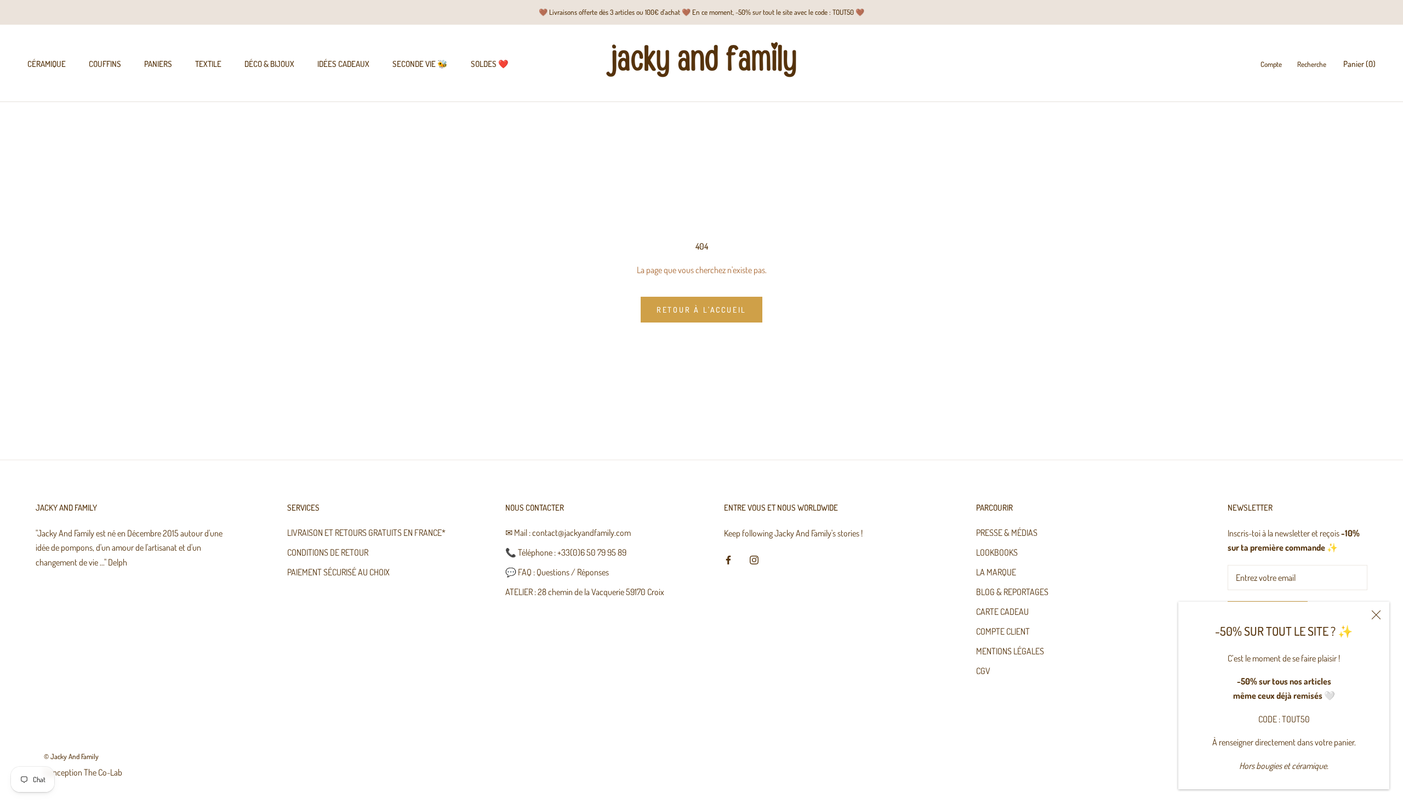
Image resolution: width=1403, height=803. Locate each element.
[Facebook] (728, 558)
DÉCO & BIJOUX (269, 64)
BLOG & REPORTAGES (1012, 591)
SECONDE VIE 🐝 (420, 64)
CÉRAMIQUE (46, 64)
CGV (983, 670)
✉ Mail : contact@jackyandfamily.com (568, 532)
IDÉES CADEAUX (343, 64)
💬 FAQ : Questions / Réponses (557, 572)
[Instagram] (754, 558)
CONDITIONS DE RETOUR (327, 552)
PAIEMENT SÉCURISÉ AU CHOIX (338, 572)
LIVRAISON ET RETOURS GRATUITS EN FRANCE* (366, 532)
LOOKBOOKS (997, 552)
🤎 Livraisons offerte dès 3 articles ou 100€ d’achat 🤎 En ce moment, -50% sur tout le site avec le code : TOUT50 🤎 (701, 12)
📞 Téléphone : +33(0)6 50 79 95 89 (565, 552)
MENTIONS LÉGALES (1010, 651)
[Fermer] (1376, 615)
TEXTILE (208, 64)
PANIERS (158, 64)
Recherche (1311, 64)
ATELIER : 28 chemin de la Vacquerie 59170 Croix (584, 591)
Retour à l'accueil (701, 309)
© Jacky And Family (71, 756)
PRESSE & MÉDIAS (1006, 532)
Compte (1271, 64)
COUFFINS (105, 64)
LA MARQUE (996, 572)
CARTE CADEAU (1002, 611)
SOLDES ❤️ (490, 64)
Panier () (1359, 64)
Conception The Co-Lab (83, 772)
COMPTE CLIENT (1003, 631)
